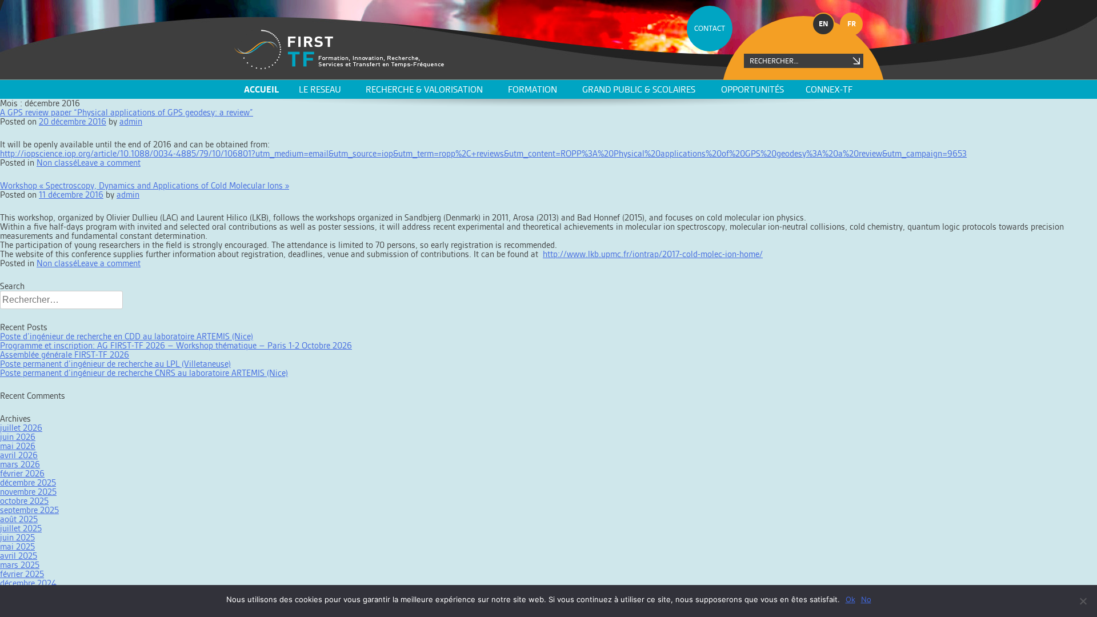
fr (851, 23)
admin (130, 121)
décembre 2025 (28, 482)
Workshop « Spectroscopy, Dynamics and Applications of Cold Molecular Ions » (144, 185)
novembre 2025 (28, 491)
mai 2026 (17, 446)
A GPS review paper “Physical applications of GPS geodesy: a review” (126, 112)
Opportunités (752, 89)
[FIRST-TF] (339, 49)
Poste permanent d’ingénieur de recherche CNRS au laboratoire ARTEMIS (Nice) (144, 373)
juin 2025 (17, 537)
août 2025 (19, 519)
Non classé (57, 162)
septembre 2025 (29, 510)
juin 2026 (17, 437)
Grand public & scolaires (638, 89)
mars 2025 (19, 565)
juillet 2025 (21, 528)
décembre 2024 (28, 583)
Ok (850, 599)
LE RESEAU (320, 89)
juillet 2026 (21, 427)
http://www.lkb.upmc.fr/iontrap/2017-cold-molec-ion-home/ (653, 254)
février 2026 (22, 473)
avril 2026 (19, 455)
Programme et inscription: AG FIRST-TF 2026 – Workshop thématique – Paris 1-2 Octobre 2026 (176, 345)
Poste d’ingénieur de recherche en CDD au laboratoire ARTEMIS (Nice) (126, 336)
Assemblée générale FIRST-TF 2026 (64, 354)
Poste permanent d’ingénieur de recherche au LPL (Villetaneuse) (115, 363)
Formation (532, 89)
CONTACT (709, 28)
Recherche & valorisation (424, 89)
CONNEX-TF (829, 89)
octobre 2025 (24, 501)
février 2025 (22, 574)
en (823, 23)
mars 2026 (20, 464)
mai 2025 (17, 546)
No (866, 599)
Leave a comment (109, 162)
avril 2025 (18, 555)
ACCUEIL (261, 89)
